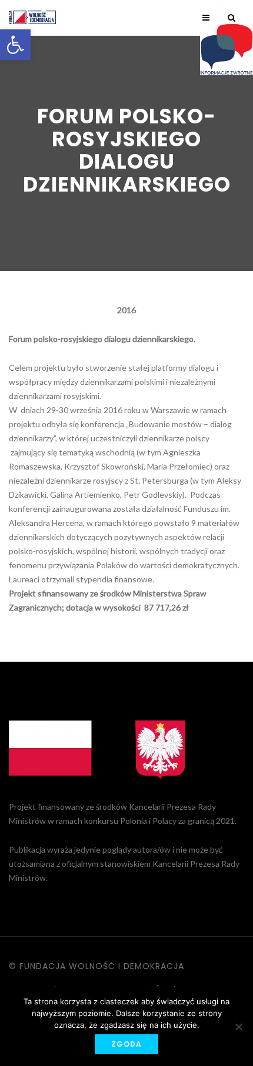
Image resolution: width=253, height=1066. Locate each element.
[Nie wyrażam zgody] (238, 1027)
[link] (15, 44)
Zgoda (126, 1044)
